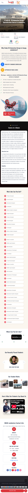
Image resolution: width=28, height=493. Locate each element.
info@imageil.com (14, 460)
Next (23, 362)
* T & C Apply (14, 485)
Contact (9, 16)
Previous (4, 362)
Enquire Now (12, 490)
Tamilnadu (18, 16)
